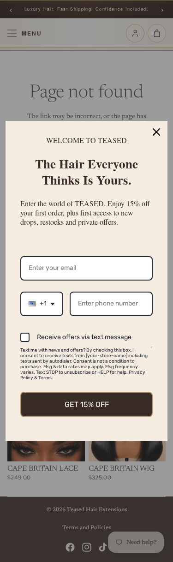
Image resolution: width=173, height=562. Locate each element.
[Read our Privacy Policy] (151, 351)
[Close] (156, 132)
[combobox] (41, 304)
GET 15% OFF (87, 404)
